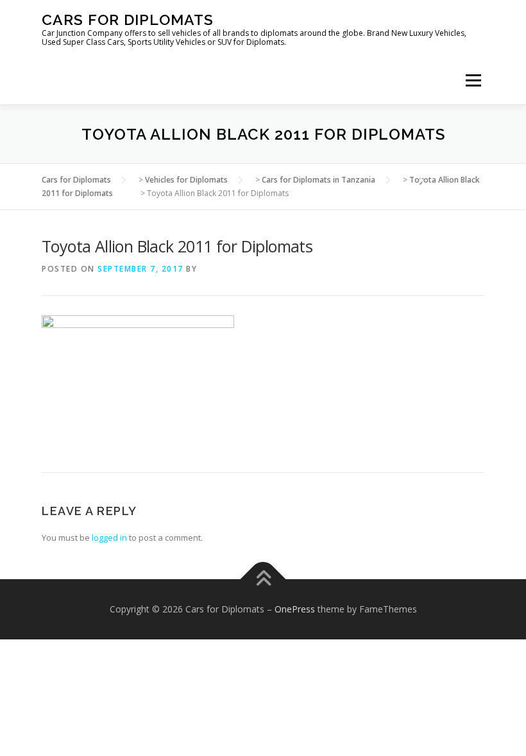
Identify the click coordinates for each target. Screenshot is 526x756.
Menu (473, 80)
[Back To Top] (263, 579)
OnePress (295, 609)
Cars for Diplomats (128, 19)
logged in (109, 537)
